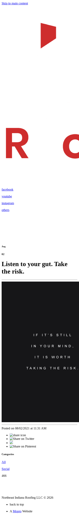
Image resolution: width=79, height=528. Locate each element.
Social (6, 469)
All (4, 462)
